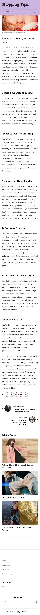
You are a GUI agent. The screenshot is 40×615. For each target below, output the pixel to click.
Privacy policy (7, 574)
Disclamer (5, 569)
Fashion (5, 42)
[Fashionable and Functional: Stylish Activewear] (20, 451)
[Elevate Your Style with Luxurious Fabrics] (20, 513)
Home (4, 561)
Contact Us (6, 565)
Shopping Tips (15, 4)
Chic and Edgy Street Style (14, 497)
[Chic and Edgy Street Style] (20, 483)
